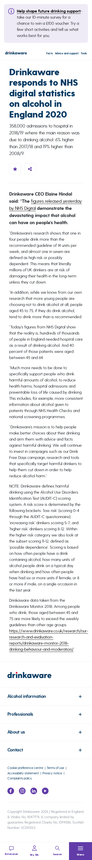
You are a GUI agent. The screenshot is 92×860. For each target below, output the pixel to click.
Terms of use (55, 768)
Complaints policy (19, 778)
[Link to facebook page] (10, 792)
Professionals (20, 714)
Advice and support (67, 53)
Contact (15, 750)
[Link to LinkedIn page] (33, 792)
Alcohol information (26, 696)
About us (16, 732)
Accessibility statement (23, 773)
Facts (49, 53)
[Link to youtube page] (45, 792)
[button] (80, 851)
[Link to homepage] (16, 54)
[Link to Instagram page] (22, 792)
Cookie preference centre (25, 768)
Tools (84, 53)
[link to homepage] (46, 680)
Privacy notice (52, 773)
